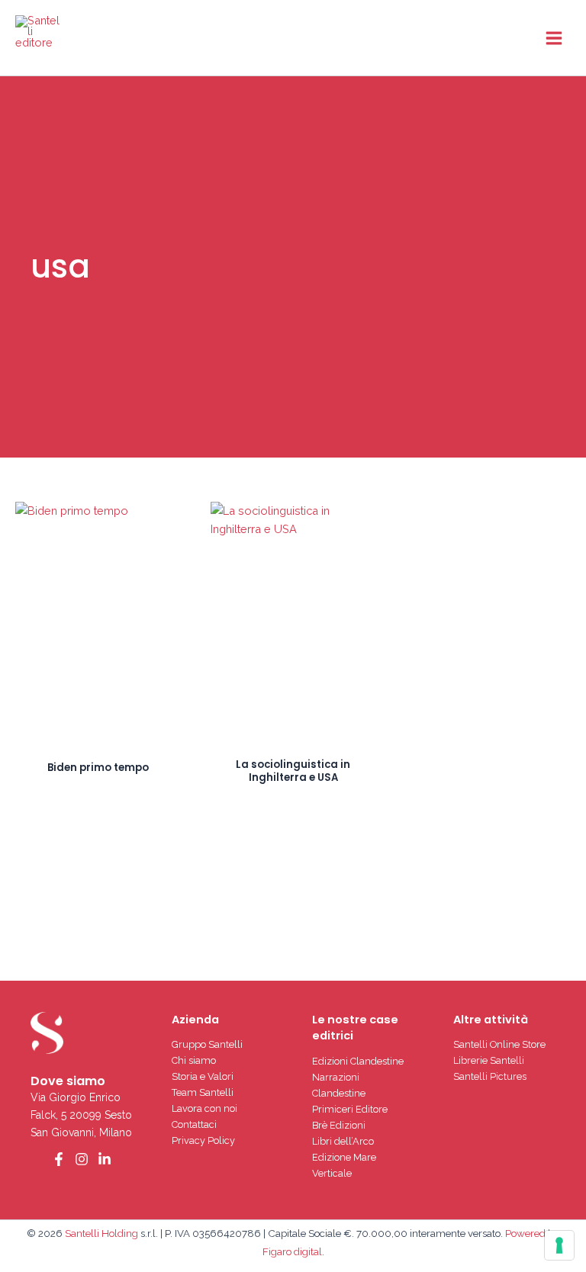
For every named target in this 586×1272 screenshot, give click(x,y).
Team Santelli (202, 1092)
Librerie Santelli (488, 1060)
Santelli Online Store (499, 1044)
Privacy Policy (203, 1140)
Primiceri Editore (350, 1109)
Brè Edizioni (338, 1125)
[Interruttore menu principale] (554, 37)
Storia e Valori (202, 1076)
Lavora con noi (204, 1108)
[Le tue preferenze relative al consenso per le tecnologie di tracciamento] (559, 1245)
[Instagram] (82, 1159)
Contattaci (194, 1124)
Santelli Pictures (489, 1076)
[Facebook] (59, 1159)
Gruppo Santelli (207, 1044)
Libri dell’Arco (343, 1141)
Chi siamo (194, 1060)
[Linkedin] (104, 1159)
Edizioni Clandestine (358, 1061)
